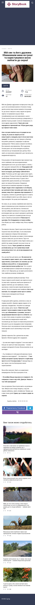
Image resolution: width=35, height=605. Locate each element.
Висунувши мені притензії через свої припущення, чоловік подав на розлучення (16, 532)
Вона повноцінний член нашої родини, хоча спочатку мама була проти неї (17, 479)
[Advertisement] (17, 25)
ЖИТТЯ (5, 86)
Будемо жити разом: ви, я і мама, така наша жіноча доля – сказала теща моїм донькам (17, 559)
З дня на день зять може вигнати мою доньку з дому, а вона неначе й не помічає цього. (16, 585)
